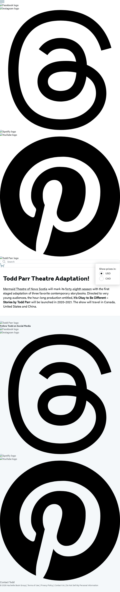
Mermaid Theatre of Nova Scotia (25, 288)
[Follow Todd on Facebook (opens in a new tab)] (60, 5)
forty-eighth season (78, 288)
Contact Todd (7, 582)
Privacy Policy (47, 585)
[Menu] (2, 1)
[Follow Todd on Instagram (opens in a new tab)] (60, 8)
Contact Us (59, 585)
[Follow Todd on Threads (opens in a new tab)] (60, 70)
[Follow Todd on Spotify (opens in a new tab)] (60, 131)
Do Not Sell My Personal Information (82, 585)
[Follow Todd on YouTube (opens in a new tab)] (60, 135)
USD (108, 273)
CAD (108, 278)
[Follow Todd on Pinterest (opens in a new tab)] (60, 196)
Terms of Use (33, 585)
